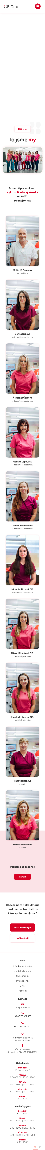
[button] (38, 6)
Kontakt (22, 877)
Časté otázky (22, 976)
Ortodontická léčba (22, 966)
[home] (11, 6)
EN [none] (40, 1147)
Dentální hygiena (22, 971)
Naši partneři (22, 938)
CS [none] (35, 1147)
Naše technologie (22, 927)
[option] (40, 1147)
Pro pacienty (22, 981)
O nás (22, 986)
